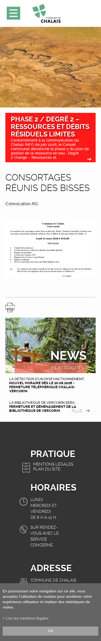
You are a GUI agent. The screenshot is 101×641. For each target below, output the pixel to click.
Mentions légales (53, 464)
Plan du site (46, 469)
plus (77, 410)
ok (50, 631)
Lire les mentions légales (27, 618)
